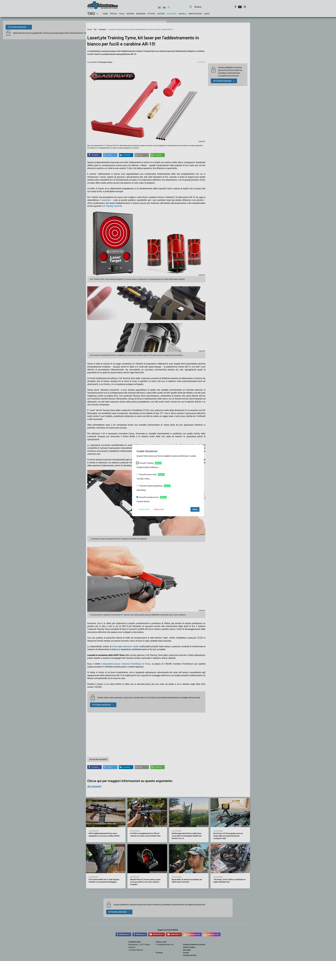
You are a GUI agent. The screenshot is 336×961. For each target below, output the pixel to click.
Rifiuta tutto (159, 509)
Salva (195, 509)
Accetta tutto (144, 509)
